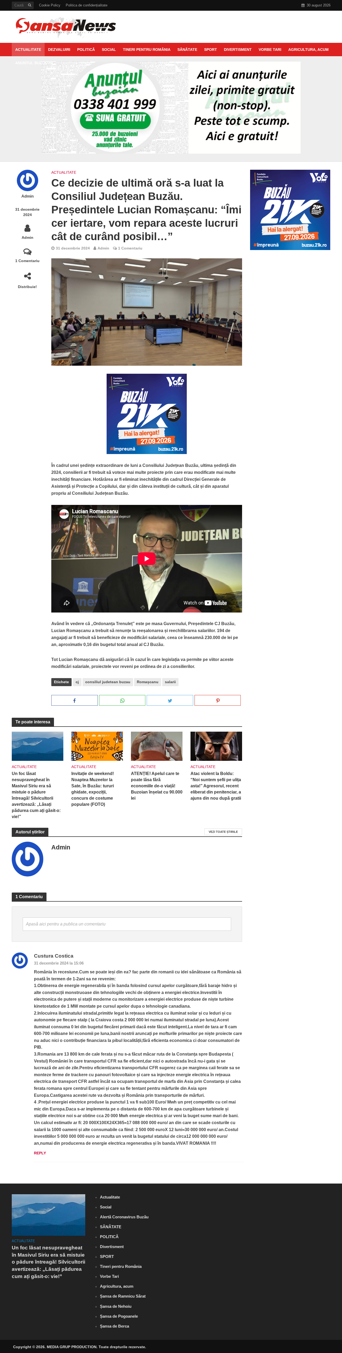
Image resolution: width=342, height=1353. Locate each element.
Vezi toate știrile (223, 831)
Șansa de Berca (114, 1326)
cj (77, 682)
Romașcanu (147, 682)
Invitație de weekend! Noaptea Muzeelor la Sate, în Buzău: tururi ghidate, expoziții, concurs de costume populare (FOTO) (92, 789)
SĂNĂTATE (187, 49)
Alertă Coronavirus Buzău (124, 1217)
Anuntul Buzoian (33, 63)
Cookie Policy (49, 5)
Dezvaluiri (59, 49)
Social (109, 49)
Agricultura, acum (308, 49)
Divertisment (238, 49)
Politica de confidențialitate (86, 5)
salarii (170, 682)
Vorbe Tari (270, 49)
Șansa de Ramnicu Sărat (123, 1296)
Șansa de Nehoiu (115, 1306)
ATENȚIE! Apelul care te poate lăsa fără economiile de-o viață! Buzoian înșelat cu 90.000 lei (156, 785)
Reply (40, 1153)
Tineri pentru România (146, 49)
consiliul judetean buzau (107, 682)
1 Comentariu (27, 261)
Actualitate (28, 49)
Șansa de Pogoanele (119, 1316)
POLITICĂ (86, 49)
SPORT (210, 49)
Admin (27, 196)
